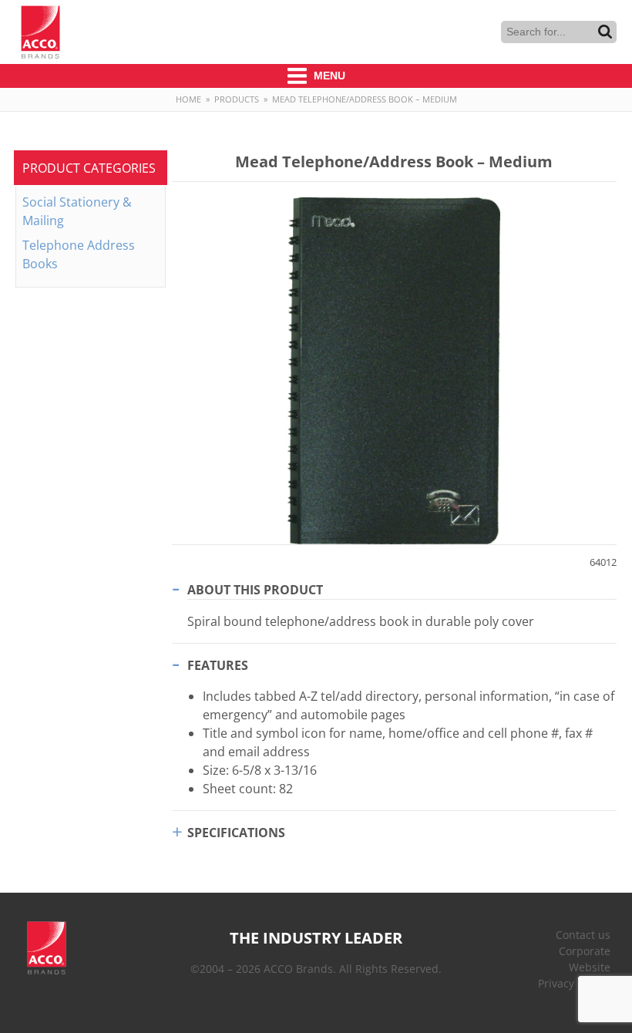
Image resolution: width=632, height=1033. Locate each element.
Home (188, 99)
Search (605, 32)
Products (236, 99)
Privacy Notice (574, 983)
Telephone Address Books (78, 254)
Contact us (583, 934)
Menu (328, 75)
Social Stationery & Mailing (77, 211)
